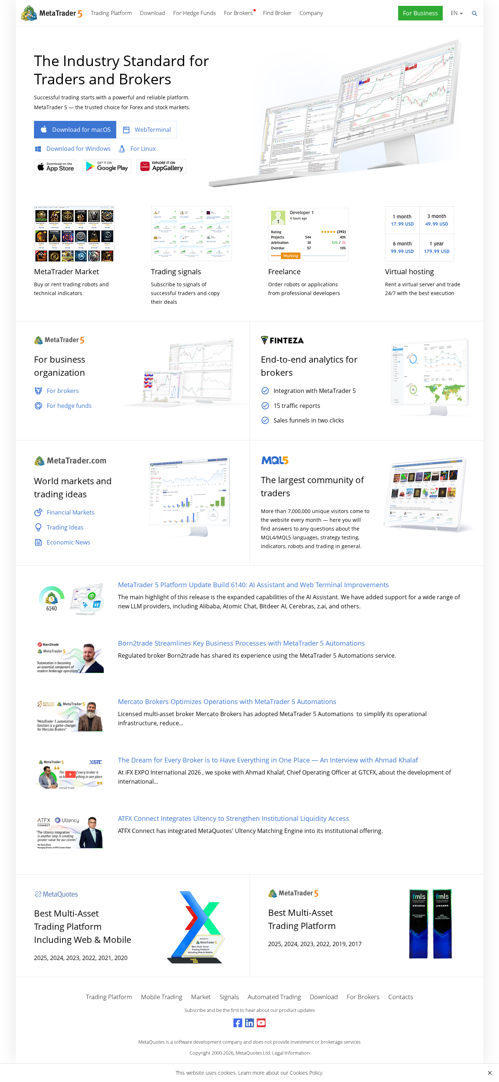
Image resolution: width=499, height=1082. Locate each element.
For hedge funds (69, 406)
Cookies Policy (306, 1072)
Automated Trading (274, 997)
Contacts (400, 997)
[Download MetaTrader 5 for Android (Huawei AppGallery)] (163, 168)
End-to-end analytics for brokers (309, 365)
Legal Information (291, 1052)
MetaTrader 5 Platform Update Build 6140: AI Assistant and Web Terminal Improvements (253, 584)
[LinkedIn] (249, 1022)
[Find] (474, 12)
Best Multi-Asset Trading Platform (302, 919)
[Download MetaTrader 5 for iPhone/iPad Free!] (57, 169)
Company (311, 12)
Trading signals (176, 271)
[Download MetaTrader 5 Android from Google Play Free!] (108, 168)
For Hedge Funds (194, 12)
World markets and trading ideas (73, 487)
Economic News (68, 542)
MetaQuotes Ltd (253, 1052)
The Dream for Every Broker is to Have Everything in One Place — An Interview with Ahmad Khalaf (268, 760)
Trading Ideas (65, 527)
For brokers (63, 391)
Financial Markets (71, 512)
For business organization (59, 365)
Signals (229, 997)
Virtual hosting (409, 271)
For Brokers (238, 12)
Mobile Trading (161, 997)
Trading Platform (111, 12)
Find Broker (277, 12)
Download (152, 12)
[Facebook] (237, 1022)
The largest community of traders (312, 486)
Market (201, 997)
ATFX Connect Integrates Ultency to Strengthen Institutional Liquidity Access (233, 818)
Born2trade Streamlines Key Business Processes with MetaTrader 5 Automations (241, 643)
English (453, 12)
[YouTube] (261, 1022)
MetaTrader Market (66, 271)
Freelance (284, 271)
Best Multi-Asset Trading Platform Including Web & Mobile (82, 926)
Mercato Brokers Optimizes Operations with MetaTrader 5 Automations (227, 701)
